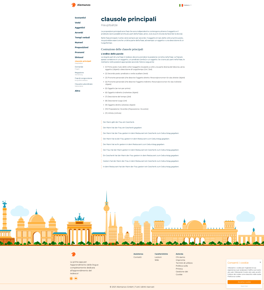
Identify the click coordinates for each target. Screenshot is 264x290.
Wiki (157, 260)
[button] (185, 5)
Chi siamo (180, 257)
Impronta (180, 260)
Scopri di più (244, 286)
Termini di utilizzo (184, 263)
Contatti (137, 257)
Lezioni (158, 257)
